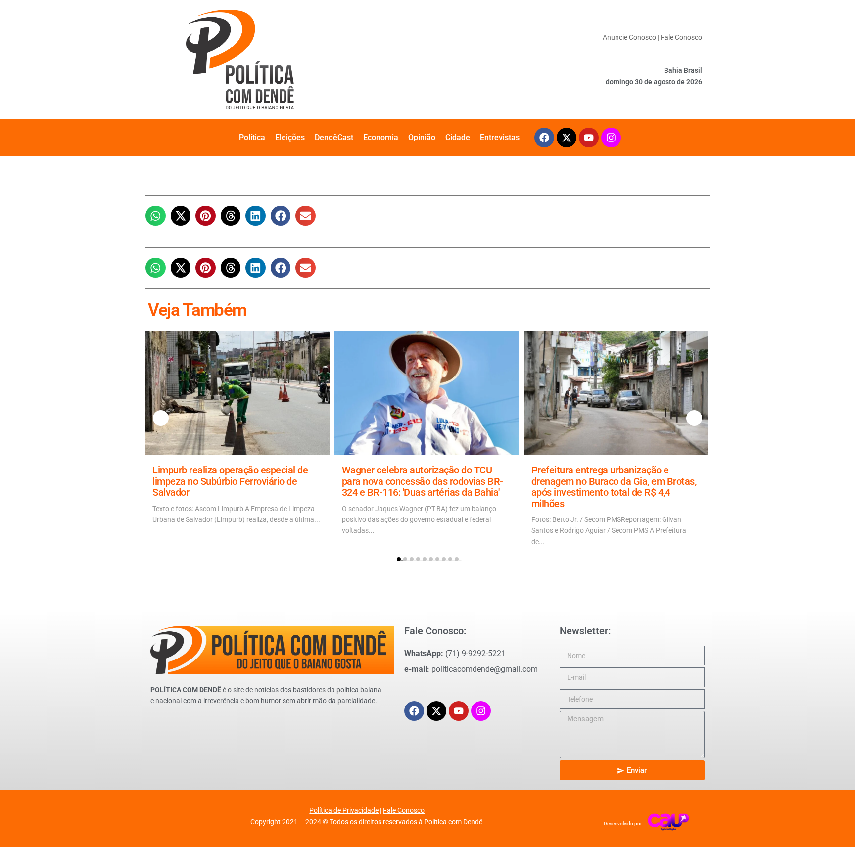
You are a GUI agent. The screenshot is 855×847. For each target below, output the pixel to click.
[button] (155, 216)
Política (252, 137)
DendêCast (334, 137)
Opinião (421, 137)
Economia (380, 137)
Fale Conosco (681, 37)
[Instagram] (611, 137)
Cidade (457, 137)
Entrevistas (500, 137)
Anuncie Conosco (629, 37)
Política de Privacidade (344, 810)
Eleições (290, 137)
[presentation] (161, 418)
